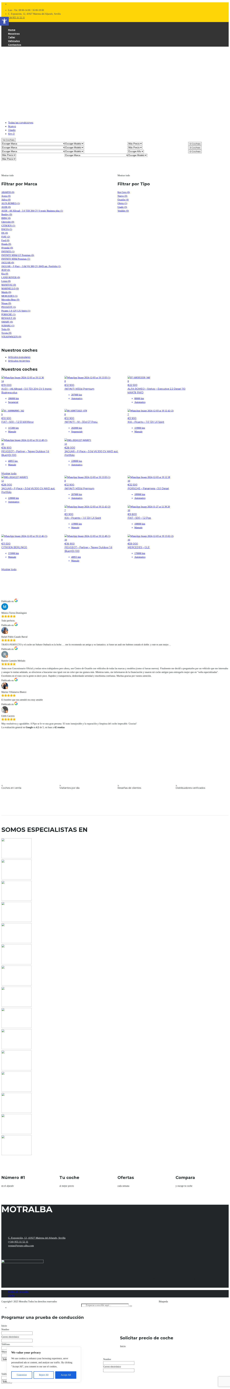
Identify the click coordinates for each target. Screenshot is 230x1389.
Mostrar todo (9, 473)
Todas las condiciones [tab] (20, 122)
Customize (22, 1375)
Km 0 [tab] (11, 133)
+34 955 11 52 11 (16, 17)
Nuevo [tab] (12, 126)
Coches (8, 140)
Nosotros (14, 33)
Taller (11, 37)
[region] (44, 1364)
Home (11, 29)
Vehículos (14, 41)
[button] (4, 21)
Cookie (11, 1295)
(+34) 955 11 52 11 (18, 1241)
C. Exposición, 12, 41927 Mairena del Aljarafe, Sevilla (36, 1237)
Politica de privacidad (18, 1292)
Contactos (14, 44)
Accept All (66, 1375)
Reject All (43, 1375)
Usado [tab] (11, 130)
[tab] (118, 357)
